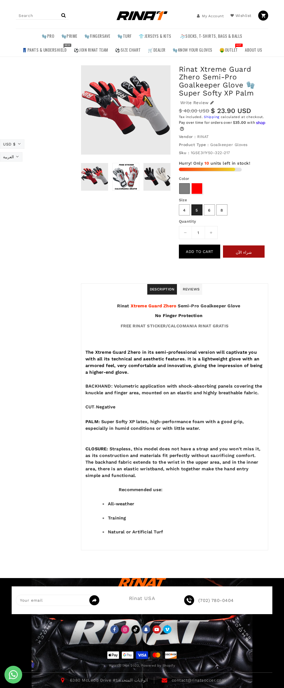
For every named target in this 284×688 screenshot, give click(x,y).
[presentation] (82, 178)
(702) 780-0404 (216, 600)
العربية (8, 157)
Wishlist (243, 15)
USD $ (9, 144)
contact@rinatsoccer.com (199, 680)
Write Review (194, 102)
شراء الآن (244, 252)
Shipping (211, 117)
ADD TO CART (199, 251)
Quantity (187, 221)
